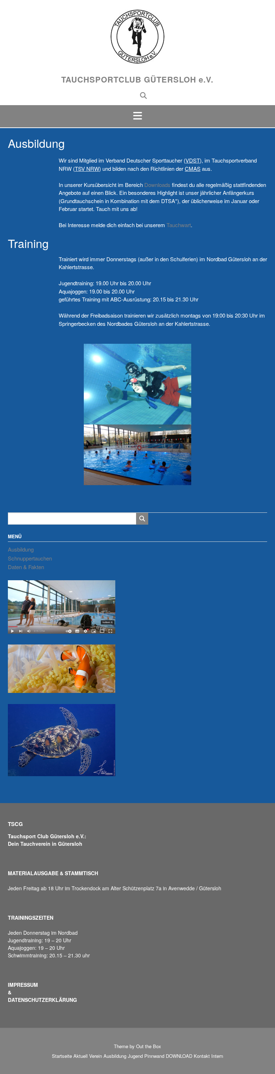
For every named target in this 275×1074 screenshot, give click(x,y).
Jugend (135, 1056)
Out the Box (148, 1046)
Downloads (157, 184)
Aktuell (80, 1056)
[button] (137, 116)
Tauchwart (179, 225)
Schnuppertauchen (30, 558)
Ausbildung (21, 549)
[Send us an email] (132, 95)
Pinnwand (154, 1056)
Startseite (62, 1056)
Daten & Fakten (26, 567)
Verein (95, 1056)
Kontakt (202, 1056)
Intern (217, 1056)
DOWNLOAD (179, 1056)
